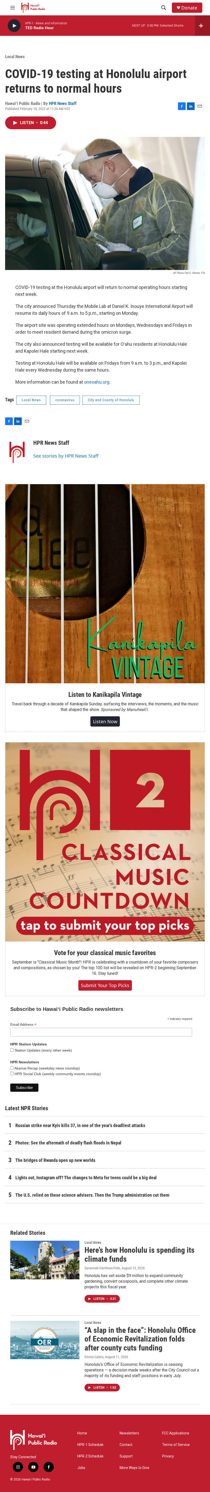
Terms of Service (176, 1445)
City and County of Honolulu (111, 400)
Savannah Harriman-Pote (102, 1268)
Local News (15, 56)
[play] (14, 26)
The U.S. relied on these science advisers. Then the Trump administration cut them (92, 1195)
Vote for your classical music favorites (105, 953)
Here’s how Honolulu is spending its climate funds (140, 1254)
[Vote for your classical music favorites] (105, 842)
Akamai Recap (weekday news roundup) (47, 1068)
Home (82, 1433)
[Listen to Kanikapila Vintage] (105, 583)
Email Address (23, 1024)
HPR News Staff (63, 103)
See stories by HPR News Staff (65, 456)
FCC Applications (175, 1433)
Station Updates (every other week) (43, 1050)
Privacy (168, 1456)
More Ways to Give (134, 1468)
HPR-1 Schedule (90, 1445)
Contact (126, 1445)
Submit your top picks (105, 985)
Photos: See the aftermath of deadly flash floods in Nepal (68, 1142)
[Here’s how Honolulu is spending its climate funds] (44, 1260)
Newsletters (129, 1433)
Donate (189, 7)
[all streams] (202, 25)
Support (126, 1456)
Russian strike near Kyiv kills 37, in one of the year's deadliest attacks (80, 1125)
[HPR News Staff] (16, 450)
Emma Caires (94, 1357)
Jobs (81, 1468)
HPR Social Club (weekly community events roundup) (57, 1074)
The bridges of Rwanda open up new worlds (55, 1160)
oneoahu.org (96, 382)
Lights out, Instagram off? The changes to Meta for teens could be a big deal (86, 1177)
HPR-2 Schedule (90, 1456)
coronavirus (65, 400)
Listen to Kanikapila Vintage (105, 694)
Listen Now (105, 721)
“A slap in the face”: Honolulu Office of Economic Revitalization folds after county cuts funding (140, 1339)
